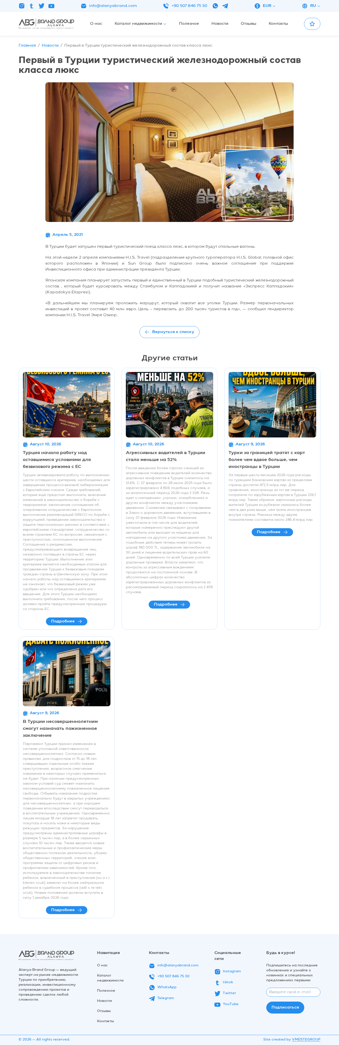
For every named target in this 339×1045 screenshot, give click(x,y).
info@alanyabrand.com (113, 6)
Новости (50, 46)
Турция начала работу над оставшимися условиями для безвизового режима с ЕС (57, 460)
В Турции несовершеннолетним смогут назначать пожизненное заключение (60, 728)
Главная (27, 46)
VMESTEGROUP (306, 1039)
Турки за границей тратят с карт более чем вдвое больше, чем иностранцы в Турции (267, 460)
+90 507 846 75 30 (189, 6)
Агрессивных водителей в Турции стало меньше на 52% (165, 456)
